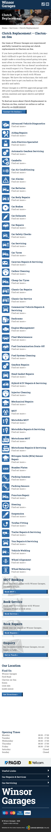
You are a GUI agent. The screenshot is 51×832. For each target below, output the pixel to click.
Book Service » (11, 614)
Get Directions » (10, 694)
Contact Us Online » (12, 112)
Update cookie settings (10, 823)
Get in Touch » (11, 655)
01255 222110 (19, 107)
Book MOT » (10, 591)
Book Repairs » (11, 633)
